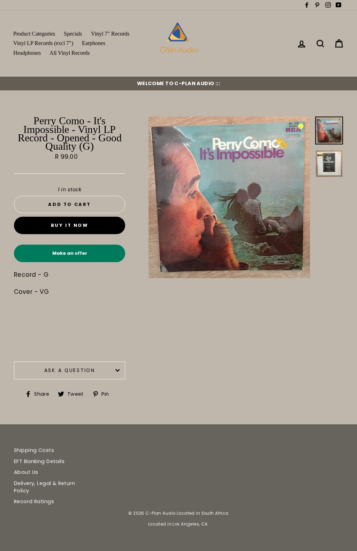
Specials (73, 34)
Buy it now (70, 225)
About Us (26, 472)
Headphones (27, 53)
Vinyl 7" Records (110, 34)
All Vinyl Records (70, 53)
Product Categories (34, 34)
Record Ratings (34, 501)
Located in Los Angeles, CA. (178, 524)
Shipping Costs (34, 450)
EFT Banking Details (39, 461)
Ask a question (69, 370)
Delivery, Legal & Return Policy (44, 487)
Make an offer (70, 256)
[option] (178, 83)
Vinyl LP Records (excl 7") (43, 43)
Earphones (93, 43)
